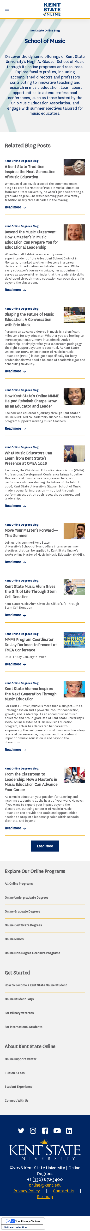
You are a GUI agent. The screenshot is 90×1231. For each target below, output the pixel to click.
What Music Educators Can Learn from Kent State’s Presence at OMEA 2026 (28, 458)
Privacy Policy (26, 1191)
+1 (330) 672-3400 (45, 1179)
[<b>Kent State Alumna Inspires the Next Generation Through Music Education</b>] (74, 689)
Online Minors (14, 939)
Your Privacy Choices (27, 1221)
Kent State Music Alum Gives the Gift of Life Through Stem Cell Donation (31, 591)
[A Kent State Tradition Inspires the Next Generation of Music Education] (74, 167)
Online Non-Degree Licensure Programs (32, 953)
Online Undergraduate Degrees (26, 897)
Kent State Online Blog (45, 30)
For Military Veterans (19, 1013)
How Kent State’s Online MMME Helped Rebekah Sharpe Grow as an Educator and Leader (32, 401)
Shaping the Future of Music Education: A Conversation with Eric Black (29, 319)
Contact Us (63, 1191)
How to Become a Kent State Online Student (36, 985)
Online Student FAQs (19, 999)
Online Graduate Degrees (22, 911)
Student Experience (18, 1087)
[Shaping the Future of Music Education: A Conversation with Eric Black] (74, 315)
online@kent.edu (45, 1185)
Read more (13, 207)
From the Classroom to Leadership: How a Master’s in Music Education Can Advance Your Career (31, 782)
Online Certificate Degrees (23, 925)
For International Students (23, 1027)
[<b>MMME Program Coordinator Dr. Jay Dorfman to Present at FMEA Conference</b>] (74, 640)
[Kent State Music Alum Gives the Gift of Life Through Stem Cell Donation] (74, 587)
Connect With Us (17, 1101)
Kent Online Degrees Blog (21, 161)
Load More (45, 846)
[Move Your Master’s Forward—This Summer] (74, 531)
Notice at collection (15, 1227)
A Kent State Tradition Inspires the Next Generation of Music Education (30, 172)
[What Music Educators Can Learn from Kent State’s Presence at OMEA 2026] (74, 453)
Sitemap (45, 1197)
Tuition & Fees (15, 1073)
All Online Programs (19, 884)
